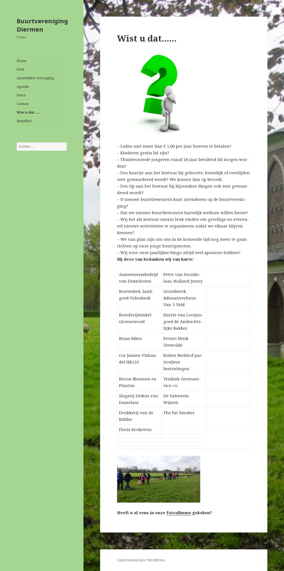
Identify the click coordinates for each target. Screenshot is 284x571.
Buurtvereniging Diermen (42, 25)
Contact (23, 103)
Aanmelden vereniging (35, 78)
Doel (20, 69)
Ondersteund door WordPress (141, 560)
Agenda (23, 86)
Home (22, 60)
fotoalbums (178, 512)
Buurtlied (24, 121)
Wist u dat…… (29, 112)
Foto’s (21, 95)
